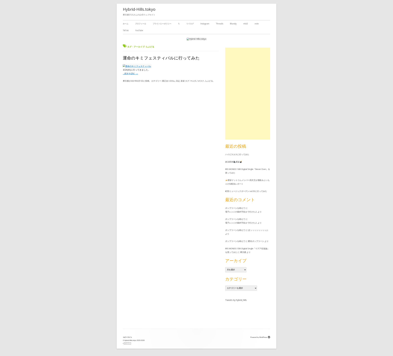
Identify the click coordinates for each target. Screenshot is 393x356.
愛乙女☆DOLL (168, 81)
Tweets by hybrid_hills (236, 300)
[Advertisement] (247, 94)
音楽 (183, 81)
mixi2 (245, 23)
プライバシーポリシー (162, 23)
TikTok (125, 30)
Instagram (204, 23)
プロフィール (140, 23)
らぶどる (209, 81)
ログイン (127, 343)
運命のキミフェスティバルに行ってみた (161, 58)
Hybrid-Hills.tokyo (139, 9)
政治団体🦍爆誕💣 (233, 161)
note (257, 23)
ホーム (125, 23)
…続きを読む (130, 73)
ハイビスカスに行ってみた (237, 154)
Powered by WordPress (258, 337)
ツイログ (190, 23)
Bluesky (233, 23)
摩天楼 (126, 81)
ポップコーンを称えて (235, 208)
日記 (178, 81)
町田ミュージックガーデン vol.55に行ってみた (246, 191)
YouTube (139, 30)
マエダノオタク (197, 81)
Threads (219, 23)
